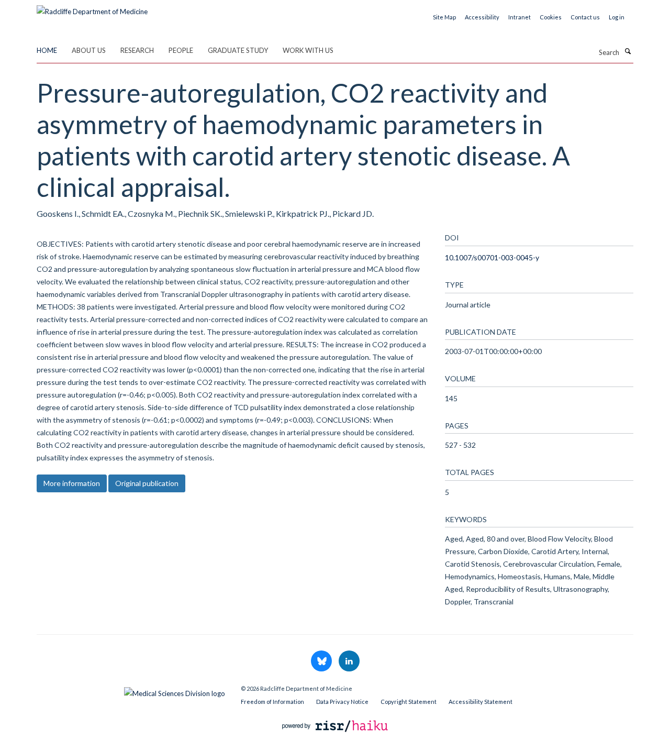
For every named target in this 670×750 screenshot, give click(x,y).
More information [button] (71, 483)
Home (47, 50)
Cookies (551, 17)
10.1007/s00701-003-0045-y (492, 257)
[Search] (627, 51)
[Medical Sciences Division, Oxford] (131, 691)
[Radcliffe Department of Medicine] (92, 8)
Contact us (585, 17)
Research (137, 50)
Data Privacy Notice (342, 701)
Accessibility (482, 17)
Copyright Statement (409, 701)
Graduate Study (238, 50)
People (181, 50)
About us (89, 50)
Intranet (519, 17)
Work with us (308, 50)
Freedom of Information (272, 701)
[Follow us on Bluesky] (322, 661)
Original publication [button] (146, 483)
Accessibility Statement (480, 701)
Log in (616, 17)
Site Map (444, 17)
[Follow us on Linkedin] (349, 661)
